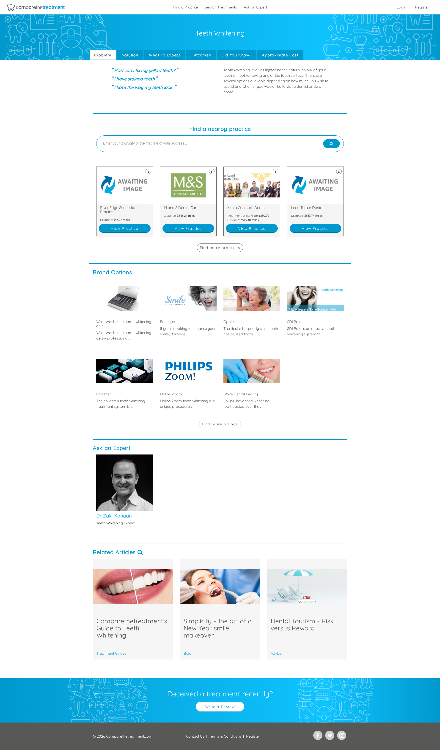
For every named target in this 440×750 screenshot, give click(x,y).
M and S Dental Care (188, 201)
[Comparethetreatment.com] (36, 7)
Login (401, 7)
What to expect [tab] (164, 55)
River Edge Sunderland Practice (124, 201)
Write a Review (220, 706)
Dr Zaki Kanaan (124, 490)
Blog (187, 653)
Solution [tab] (130, 55)
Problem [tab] (102, 55)
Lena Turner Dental (315, 201)
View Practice (124, 228)
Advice (276, 653)
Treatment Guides (111, 653)
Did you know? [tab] (237, 55)
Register (422, 7)
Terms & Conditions (225, 736)
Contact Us (195, 736)
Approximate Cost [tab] (280, 55)
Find (220, 424)
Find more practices (220, 247)
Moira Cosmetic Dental (252, 201)
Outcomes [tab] (201, 55)
